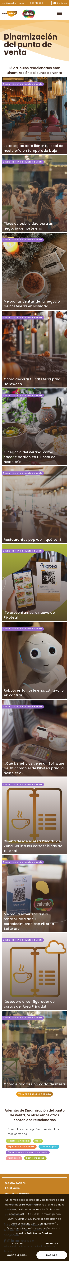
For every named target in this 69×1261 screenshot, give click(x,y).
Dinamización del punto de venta (23, 84)
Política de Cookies (39, 1233)
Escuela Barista (15, 1183)
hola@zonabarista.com (13, 3)
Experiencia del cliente (21, 1147)
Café (38, 1141)
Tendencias (12, 1188)
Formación (14, 1158)
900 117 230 (36, 3)
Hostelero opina (35, 1158)
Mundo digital (49, 1147)
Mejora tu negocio (18, 1141)
